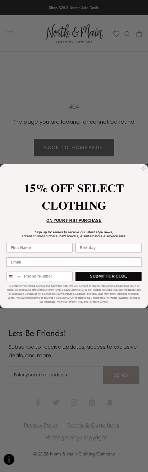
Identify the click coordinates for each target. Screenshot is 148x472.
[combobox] (14, 276)
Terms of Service (98, 301)
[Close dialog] (143, 168)
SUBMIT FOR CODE (108, 276)
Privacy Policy (75, 301)
